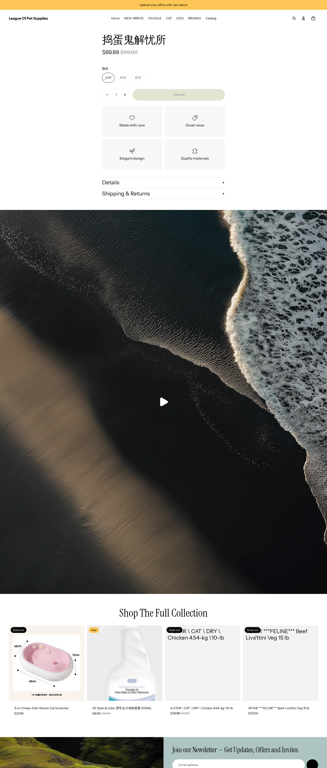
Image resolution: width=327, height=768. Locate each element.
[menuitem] (115, 18)
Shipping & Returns (126, 193)
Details (110, 182)
